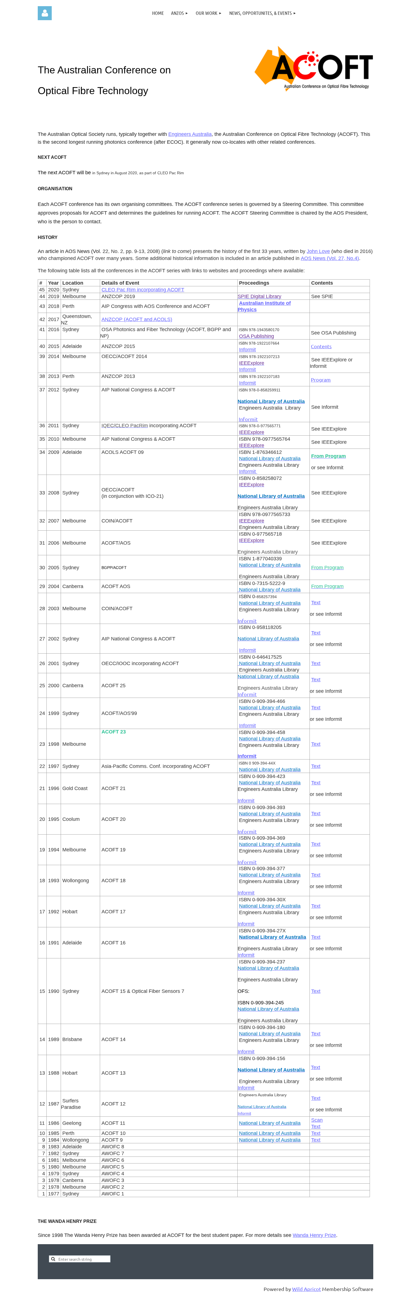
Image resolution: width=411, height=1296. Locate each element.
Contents (321, 346)
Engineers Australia (190, 134)
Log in (45, 13)
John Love (318, 251)
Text (315, 602)
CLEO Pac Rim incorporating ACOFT (142, 289)
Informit (247, 349)
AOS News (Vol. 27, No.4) (330, 258)
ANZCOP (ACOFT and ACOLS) (136, 319)
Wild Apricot (306, 1289)
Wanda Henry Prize (314, 1235)
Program (321, 379)
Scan (317, 1120)
